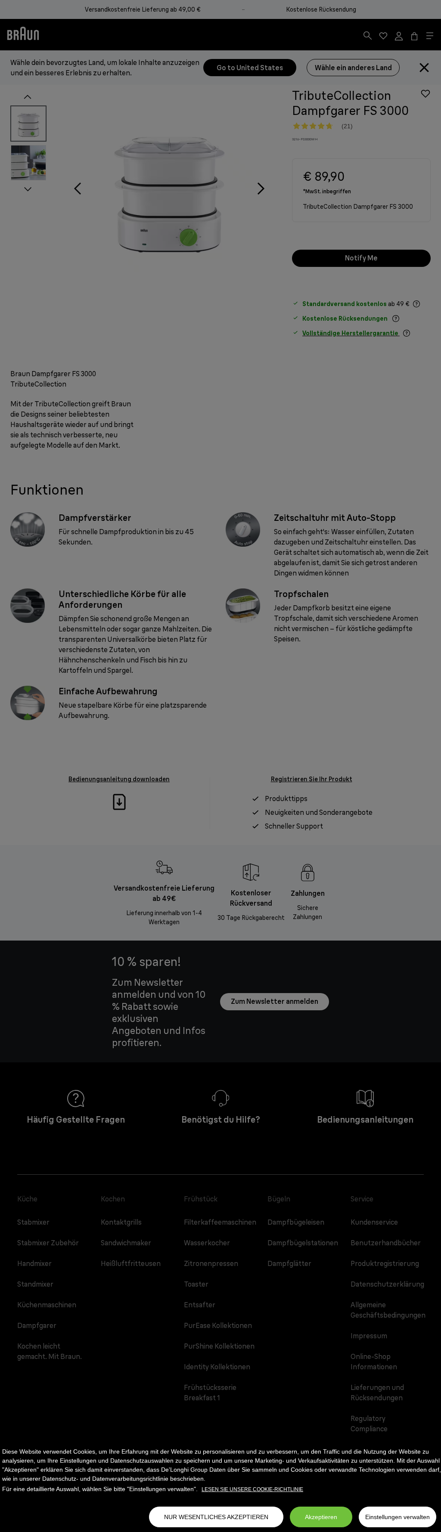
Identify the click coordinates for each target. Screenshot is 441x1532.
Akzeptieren (321, 1516)
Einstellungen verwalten (397, 1516)
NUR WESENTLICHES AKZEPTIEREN (216, 1516)
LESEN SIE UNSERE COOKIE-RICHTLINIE (252, 1489)
